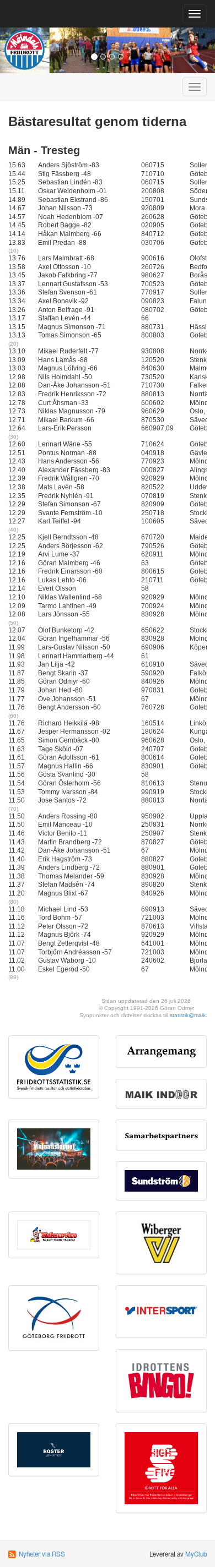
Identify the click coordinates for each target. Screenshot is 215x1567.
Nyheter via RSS (42, 1553)
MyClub (196, 1553)
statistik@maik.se (191, 1015)
